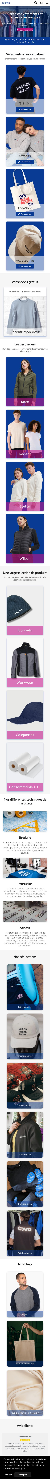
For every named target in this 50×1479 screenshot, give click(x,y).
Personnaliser (26, 109)
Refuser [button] (8, 1475)
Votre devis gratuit (25, 282)
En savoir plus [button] (18, 1468)
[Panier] (41, 3)
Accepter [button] (23, 1475)
